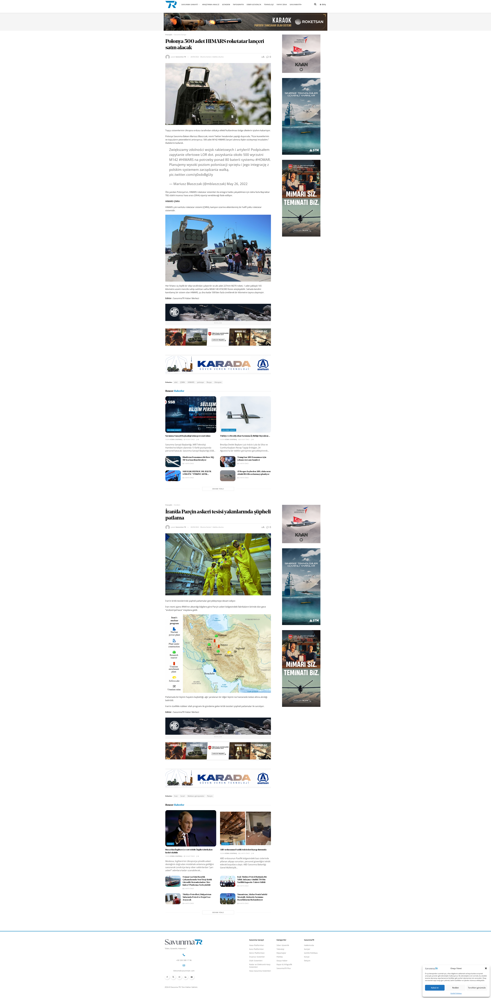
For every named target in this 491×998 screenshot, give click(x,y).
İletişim (307, 960)
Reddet (455, 987)
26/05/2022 (195, 57)
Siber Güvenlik (254, 4)
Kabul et (435, 987)
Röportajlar (281, 953)
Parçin (210, 796)
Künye (306, 957)
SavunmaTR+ (296, 4)
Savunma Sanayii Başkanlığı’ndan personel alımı (187, 436)
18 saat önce (190, 439)
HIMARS (191, 382)
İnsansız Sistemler (257, 957)
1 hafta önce (189, 463)
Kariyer (307, 949)
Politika (280, 957)
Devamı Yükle (218, 489)
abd (175, 382)
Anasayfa (168, 35)
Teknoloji (269, 4)
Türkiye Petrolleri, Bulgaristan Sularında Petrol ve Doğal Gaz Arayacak (197, 897)
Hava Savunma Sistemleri (260, 971)
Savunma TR (181, 57)
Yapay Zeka (282, 4)
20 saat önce (244, 439)
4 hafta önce (243, 886)
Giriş (323, 4)
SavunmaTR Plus (284, 968)
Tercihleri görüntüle (477, 987)
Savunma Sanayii (189, 4)
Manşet (170, 844)
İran (176, 796)
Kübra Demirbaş (176, 439)
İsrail (183, 796)
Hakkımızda (309, 945)
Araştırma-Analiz (210, 4)
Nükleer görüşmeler (196, 796)
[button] (486, 968)
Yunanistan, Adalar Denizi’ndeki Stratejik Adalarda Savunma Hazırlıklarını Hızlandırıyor (252, 897)
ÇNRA (182, 382)
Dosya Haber (282, 960)
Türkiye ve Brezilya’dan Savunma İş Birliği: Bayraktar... (245, 436)
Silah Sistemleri (256, 960)
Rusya (209, 382)
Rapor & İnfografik (284, 964)
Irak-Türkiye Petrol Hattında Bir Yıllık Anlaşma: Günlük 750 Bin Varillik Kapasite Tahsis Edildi (252, 879)
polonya (200, 382)
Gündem (226, 4)
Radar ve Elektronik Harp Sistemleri (259, 965)
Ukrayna (218, 382)
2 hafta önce (189, 478)
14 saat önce (190, 856)
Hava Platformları (256, 945)
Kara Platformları (256, 949)
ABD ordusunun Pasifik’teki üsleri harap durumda (243, 850)
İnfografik (238, 4)
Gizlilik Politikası (456, 993)
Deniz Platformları (257, 953)
